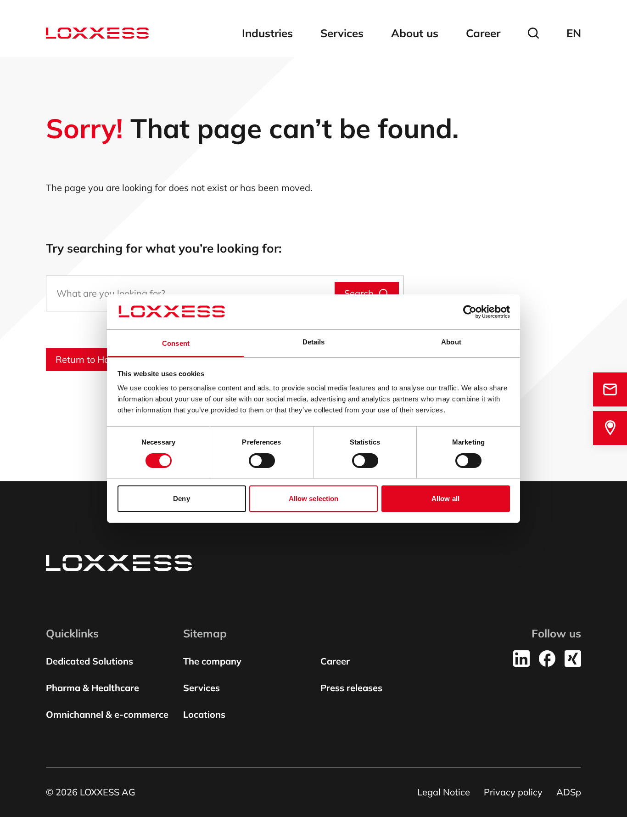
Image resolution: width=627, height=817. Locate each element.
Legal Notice (443, 792)
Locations (204, 714)
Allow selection (314, 498)
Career (483, 33)
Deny (181, 498)
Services (342, 33)
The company (212, 661)
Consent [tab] (176, 343)
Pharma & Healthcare (92, 687)
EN (573, 33)
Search (359, 293)
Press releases (351, 687)
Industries (267, 33)
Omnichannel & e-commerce (107, 714)
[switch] (262, 460)
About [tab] (451, 342)
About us (414, 33)
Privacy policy (513, 792)
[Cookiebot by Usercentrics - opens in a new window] (470, 312)
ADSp (568, 792)
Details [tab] (313, 342)
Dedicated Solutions (89, 661)
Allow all (445, 498)
